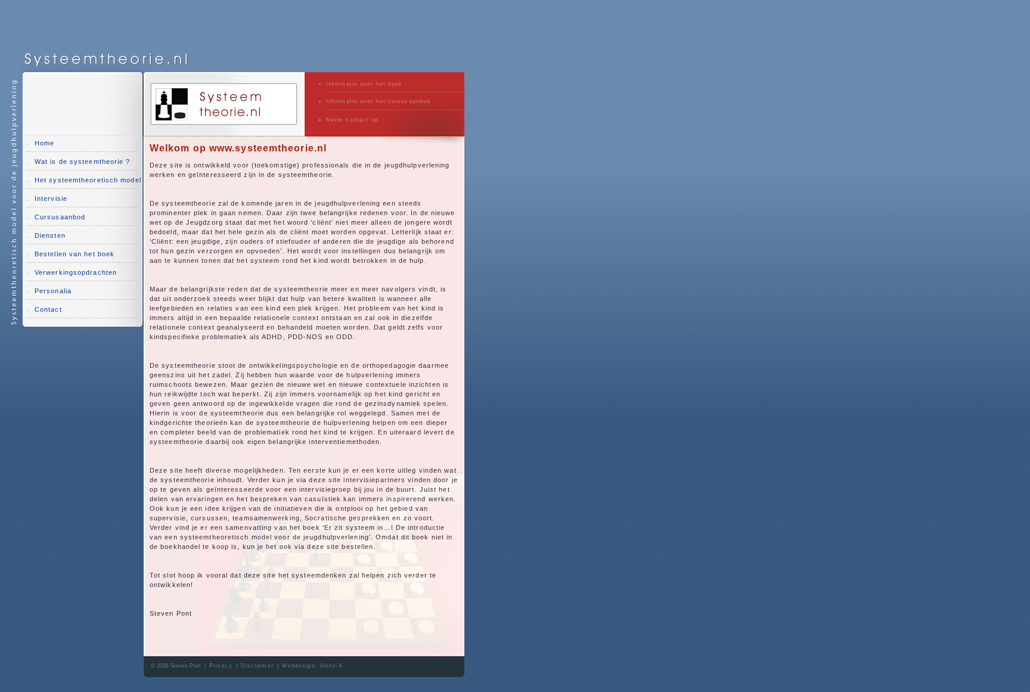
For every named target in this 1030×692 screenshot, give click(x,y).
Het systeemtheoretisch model (88, 180)
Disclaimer (257, 666)
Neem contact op (352, 120)
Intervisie (51, 198)
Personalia (53, 290)
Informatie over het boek (364, 84)
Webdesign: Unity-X (312, 666)
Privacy (220, 666)
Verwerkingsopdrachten (76, 272)
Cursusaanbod (60, 217)
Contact (48, 309)
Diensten (50, 235)
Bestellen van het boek (74, 253)
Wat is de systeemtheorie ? (83, 161)
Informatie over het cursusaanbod (378, 101)
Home (44, 143)
